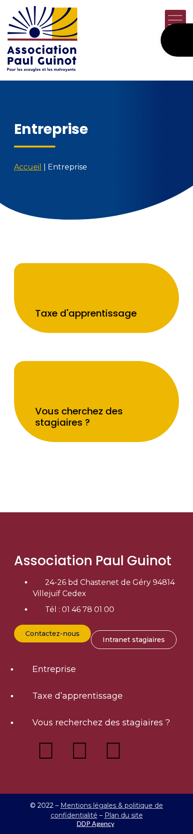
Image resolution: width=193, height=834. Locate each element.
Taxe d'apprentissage (86, 313)
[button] (175, 21)
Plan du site (123, 815)
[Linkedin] (79, 750)
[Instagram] (113, 750)
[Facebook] (46, 750)
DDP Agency (95, 823)
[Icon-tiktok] (147, 750)
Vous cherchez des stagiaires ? (79, 417)
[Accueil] (49, 38)
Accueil (28, 166)
